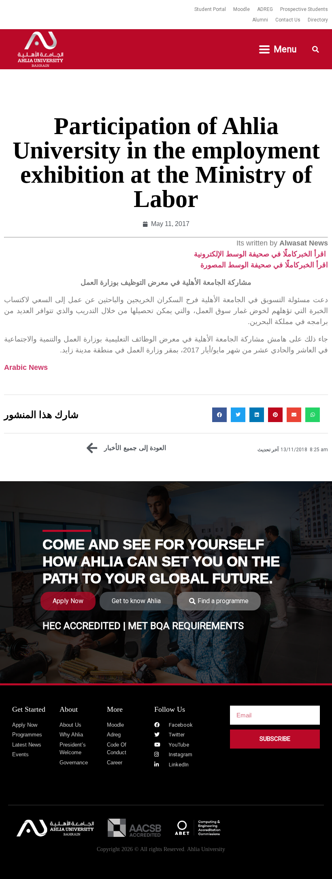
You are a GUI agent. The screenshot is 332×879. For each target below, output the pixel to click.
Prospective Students (304, 9)
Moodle (241, 9)
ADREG (265, 9)
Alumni (260, 20)
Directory (318, 20)
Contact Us (287, 20)
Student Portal (210, 9)
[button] (278, 49)
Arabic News (26, 367)
